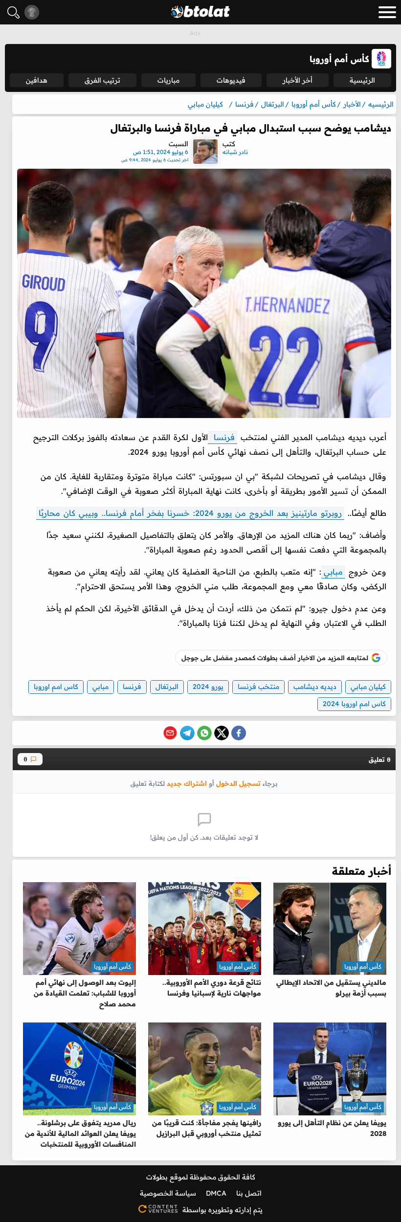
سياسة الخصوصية (168, 1193)
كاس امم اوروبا (56, 686)
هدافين (36, 80)
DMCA (216, 1193)
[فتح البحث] (13, 12)
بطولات (157, 1177)
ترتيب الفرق (102, 80)
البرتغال (167, 686)
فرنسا (222, 437)
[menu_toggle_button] (387, 12)
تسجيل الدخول (238, 783)
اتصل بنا (249, 1193)
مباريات (168, 80)
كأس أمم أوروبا (362, 966)
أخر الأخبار (297, 80)
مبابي (333, 572)
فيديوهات (231, 80)
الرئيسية (362, 80)
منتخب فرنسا (258, 686)
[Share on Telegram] (187, 733)
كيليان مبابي (368, 686)
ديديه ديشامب (314, 686)
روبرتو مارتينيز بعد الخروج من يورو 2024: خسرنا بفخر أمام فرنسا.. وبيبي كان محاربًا (190, 513)
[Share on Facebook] (238, 733)
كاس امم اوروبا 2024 (354, 703)
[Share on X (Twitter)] (221, 733)
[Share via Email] (170, 733)
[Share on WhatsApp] (204, 733)
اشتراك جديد (187, 783)
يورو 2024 (208, 686)
